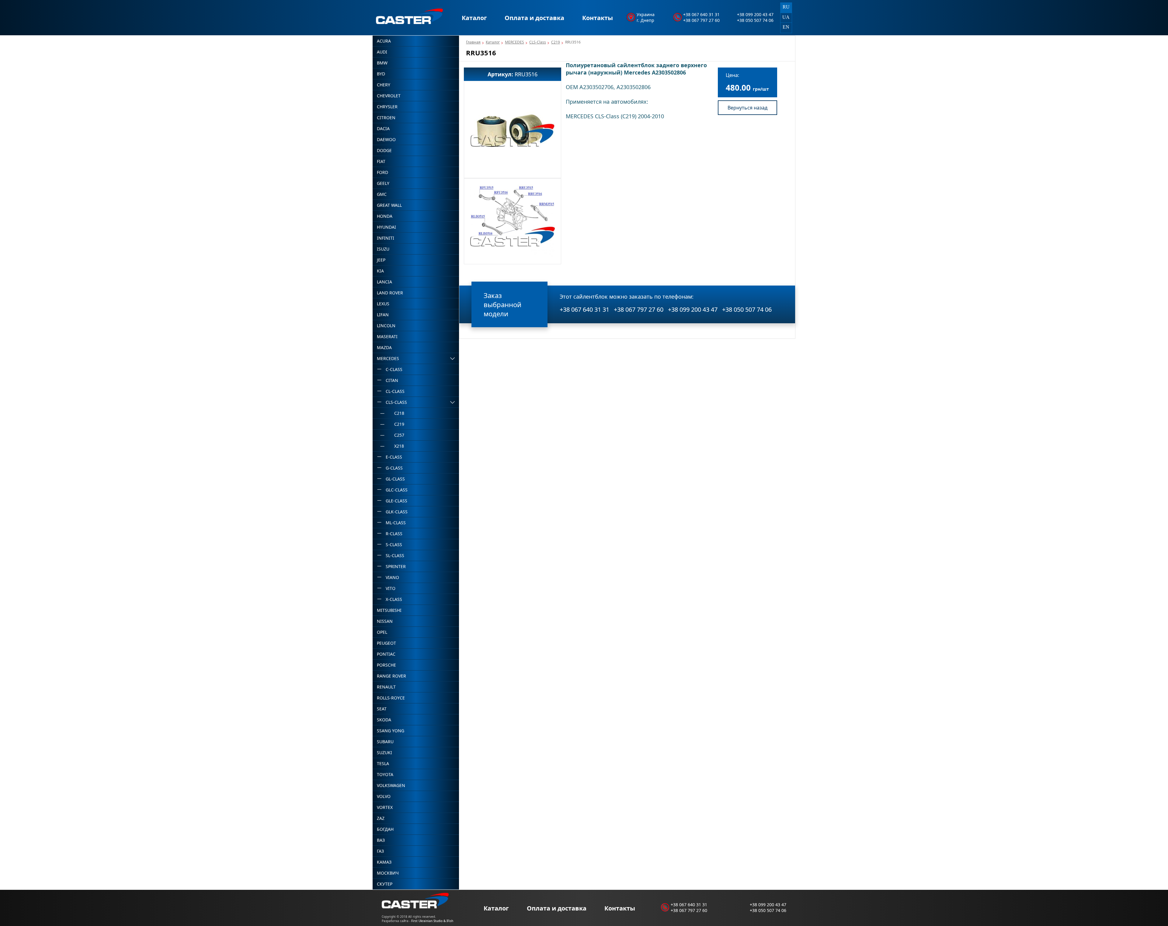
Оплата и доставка (534, 18)
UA (786, 17)
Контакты (597, 18)
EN (786, 26)
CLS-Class (537, 42)
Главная (473, 42)
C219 (555, 42)
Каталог (474, 18)
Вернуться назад (747, 107)
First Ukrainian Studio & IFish (432, 921)
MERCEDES (514, 42)
